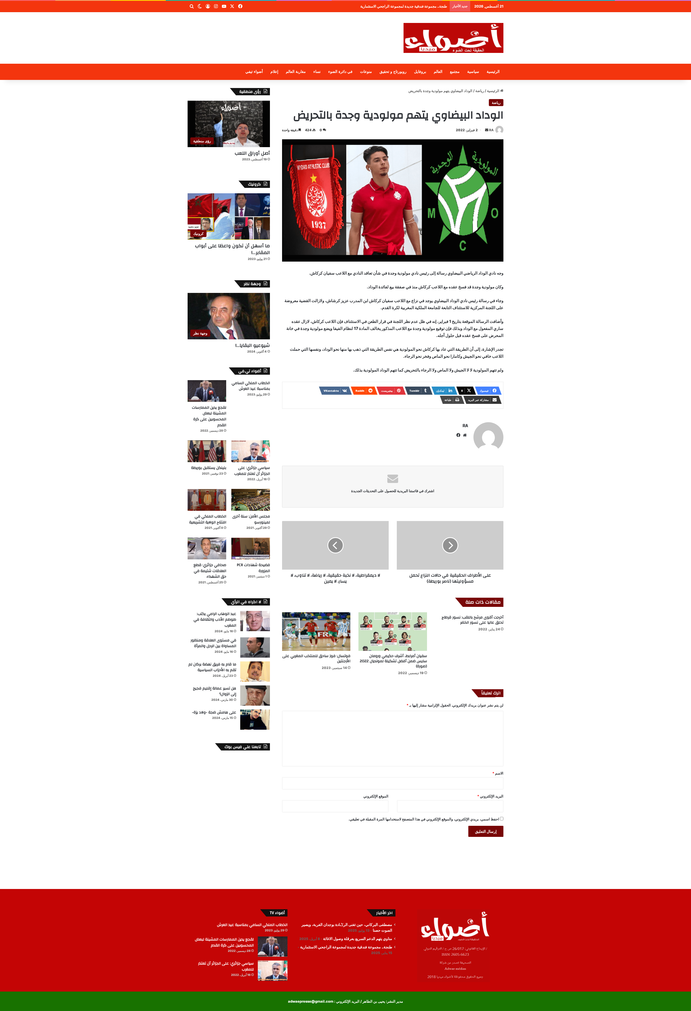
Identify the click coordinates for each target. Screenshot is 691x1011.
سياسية (473, 72)
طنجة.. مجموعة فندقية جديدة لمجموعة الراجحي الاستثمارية (346, 947)
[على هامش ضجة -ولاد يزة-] (255, 719)
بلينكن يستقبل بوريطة (208, 467)
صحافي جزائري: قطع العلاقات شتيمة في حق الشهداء (210, 571)
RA (491, 130)
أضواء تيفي (254, 72)
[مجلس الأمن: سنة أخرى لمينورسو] (250, 500)
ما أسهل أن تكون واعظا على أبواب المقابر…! (232, 249)
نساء (317, 72)
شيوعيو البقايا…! (252, 345)
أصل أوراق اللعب (252, 153)
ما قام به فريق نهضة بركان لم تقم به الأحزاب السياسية (212, 667)
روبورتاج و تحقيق (393, 72)
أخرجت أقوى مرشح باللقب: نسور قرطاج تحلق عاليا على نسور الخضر (472, 620)
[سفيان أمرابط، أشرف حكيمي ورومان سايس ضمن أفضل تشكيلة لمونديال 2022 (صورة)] (392, 631)
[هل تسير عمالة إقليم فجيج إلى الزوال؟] (255, 695)
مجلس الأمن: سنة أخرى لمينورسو (251, 519)
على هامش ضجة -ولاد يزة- (214, 712)
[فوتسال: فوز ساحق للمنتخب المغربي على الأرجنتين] (316, 631)
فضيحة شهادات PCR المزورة (253, 568)
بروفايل (420, 72)
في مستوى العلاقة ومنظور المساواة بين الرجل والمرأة (213, 643)
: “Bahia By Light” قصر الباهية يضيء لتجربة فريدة (409, 6)
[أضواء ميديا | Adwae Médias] (453, 38)
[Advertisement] (291, 30)
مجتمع (455, 72)
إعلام (274, 72)
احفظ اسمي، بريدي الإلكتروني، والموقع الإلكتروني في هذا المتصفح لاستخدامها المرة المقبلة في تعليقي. (423, 819)
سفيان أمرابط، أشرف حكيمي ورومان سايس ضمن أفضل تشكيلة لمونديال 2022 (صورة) (393, 661)
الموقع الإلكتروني (375, 796)
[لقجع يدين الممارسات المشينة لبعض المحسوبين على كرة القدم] (207, 391)
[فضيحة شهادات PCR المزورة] (250, 548)
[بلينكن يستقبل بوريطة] (207, 451)
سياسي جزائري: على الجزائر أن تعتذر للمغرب (252, 470)
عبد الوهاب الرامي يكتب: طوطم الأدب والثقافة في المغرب (215, 619)
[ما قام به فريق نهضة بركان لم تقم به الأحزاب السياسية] (255, 671)
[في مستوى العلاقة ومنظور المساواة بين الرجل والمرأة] (255, 647)
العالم (438, 72)
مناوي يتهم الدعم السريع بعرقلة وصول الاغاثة (357, 938)
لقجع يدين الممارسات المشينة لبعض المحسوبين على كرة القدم (209, 416)
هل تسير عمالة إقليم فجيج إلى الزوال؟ (214, 691)
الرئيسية (493, 72)
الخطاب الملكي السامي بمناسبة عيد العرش (251, 386)
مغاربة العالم (296, 72)
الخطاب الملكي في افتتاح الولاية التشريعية (207, 519)
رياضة (479, 91)
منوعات (366, 72)
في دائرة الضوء (340, 72)
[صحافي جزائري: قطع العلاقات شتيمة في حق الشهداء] (207, 548)
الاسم (497, 773)
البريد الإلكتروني (490, 796)
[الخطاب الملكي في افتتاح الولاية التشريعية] (207, 500)
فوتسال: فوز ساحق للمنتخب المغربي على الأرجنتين (316, 658)
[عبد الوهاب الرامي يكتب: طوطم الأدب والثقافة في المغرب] (255, 621)
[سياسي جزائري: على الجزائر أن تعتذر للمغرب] (250, 451)
